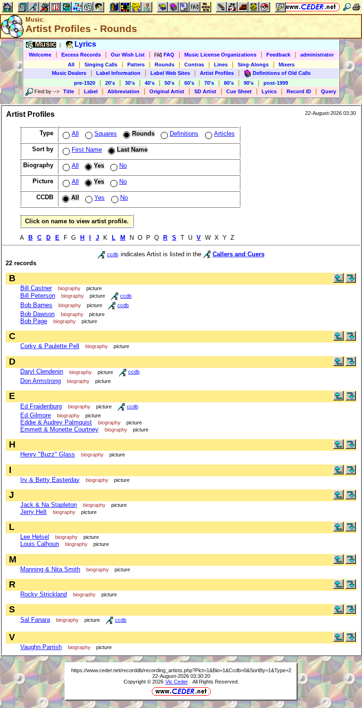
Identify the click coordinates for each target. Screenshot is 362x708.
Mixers (287, 64)
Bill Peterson (37, 295)
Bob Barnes (36, 305)
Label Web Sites (170, 73)
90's (249, 83)
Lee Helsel (34, 536)
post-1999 (275, 83)
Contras (194, 64)
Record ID (299, 91)
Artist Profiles (217, 73)
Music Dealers (69, 73)
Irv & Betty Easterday (50, 479)
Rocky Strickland (43, 594)
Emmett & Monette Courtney (59, 429)
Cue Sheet (239, 91)
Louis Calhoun (39, 543)
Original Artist (166, 91)
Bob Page (33, 321)
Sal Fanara (35, 619)
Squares (105, 133)
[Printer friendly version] (356, 6)
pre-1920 (84, 83)
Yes (99, 197)
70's (209, 83)
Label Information (118, 73)
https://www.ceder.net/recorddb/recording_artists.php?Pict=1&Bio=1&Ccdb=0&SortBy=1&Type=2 (181, 670)
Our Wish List (128, 54)
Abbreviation (123, 91)
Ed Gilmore (35, 415)
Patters (136, 64)
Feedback (278, 54)
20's (110, 83)
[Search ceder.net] (347, 6)
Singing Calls (100, 64)
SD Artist (205, 91)
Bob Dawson (37, 313)
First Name (87, 149)
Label (91, 91)
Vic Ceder (176, 681)
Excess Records (81, 54)
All (71, 64)
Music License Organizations (220, 54)
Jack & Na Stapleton (48, 504)
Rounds (164, 64)
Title (68, 91)
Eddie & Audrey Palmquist (56, 422)
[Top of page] (338, 280)
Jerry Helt (33, 511)
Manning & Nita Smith (50, 569)
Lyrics (269, 91)
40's (150, 83)
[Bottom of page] (351, 280)
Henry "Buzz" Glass (47, 454)
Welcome (40, 54)
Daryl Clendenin (41, 371)
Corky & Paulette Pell (49, 346)
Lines (221, 64)
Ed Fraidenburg (41, 406)
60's (189, 83)
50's (169, 83)
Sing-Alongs (253, 64)
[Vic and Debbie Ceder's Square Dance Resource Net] (310, 6)
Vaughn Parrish (41, 647)
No (123, 165)
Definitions (184, 133)
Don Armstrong (40, 380)
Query (328, 91)
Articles (224, 133)
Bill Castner (36, 288)
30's (130, 83)
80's (229, 83)
